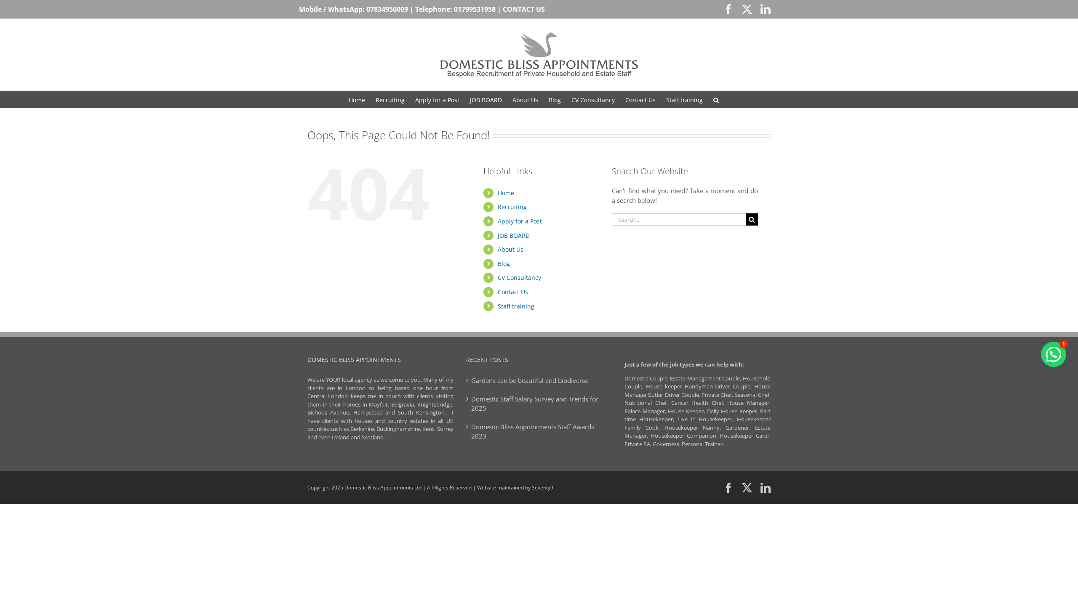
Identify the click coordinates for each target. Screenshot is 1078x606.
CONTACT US (524, 9)
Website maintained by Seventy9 (515, 487)
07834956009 (387, 9)
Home (506, 193)
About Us (510, 249)
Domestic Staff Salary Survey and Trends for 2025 (534, 404)
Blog (504, 264)
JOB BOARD (514, 235)
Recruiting (512, 207)
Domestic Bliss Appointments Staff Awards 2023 (532, 432)
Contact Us (513, 292)
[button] (716, 99)
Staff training (516, 306)
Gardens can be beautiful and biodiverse (529, 380)
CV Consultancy (519, 278)
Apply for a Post (520, 221)
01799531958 (475, 9)
